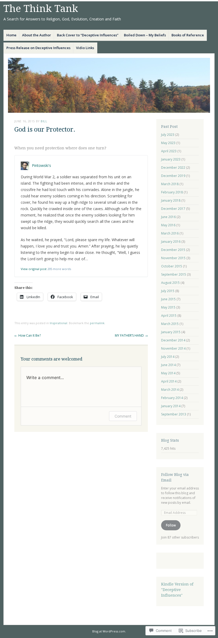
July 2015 (167, 291)
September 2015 (173, 274)
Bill (44, 121)
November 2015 (173, 258)
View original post (34, 269)
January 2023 (171, 159)
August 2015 (170, 282)
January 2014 (171, 406)
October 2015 (171, 266)
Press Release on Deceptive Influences (38, 47)
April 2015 (169, 315)
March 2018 (170, 184)
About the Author (36, 35)
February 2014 (172, 398)
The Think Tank (40, 8)
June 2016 (168, 217)
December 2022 (173, 167)
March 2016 (170, 233)
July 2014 (167, 356)
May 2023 (168, 143)
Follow (171, 525)
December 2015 (173, 250)
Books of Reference (187, 35)
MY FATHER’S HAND (131, 335)
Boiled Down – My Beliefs (145, 35)
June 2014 (168, 365)
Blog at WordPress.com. (109, 631)
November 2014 (173, 348)
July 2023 (167, 134)
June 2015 (168, 299)
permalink (97, 323)
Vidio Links (85, 47)
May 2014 (168, 373)
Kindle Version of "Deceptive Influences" (177, 589)
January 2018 (171, 200)
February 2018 (172, 192)
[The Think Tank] (109, 85)
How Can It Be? (27, 335)
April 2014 (169, 381)
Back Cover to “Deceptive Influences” (87, 35)
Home (11, 35)
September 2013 (173, 414)
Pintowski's (41, 165)
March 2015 (170, 324)
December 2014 (173, 340)
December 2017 (173, 208)
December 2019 (173, 175)
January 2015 (171, 332)
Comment (123, 416)
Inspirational (58, 323)
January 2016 (171, 241)
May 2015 (168, 307)
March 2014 (170, 389)
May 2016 (168, 225)
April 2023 (169, 151)
